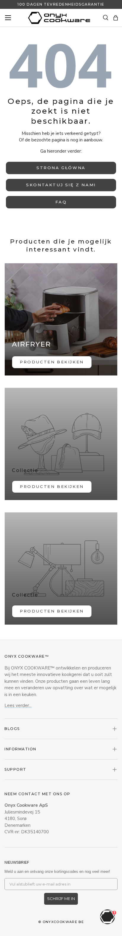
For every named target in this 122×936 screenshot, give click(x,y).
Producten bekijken (52, 486)
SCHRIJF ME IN (61, 898)
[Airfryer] (61, 319)
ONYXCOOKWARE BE (63, 922)
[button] (116, 18)
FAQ (61, 202)
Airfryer (31, 344)
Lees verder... (18, 705)
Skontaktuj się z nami (61, 184)
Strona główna (61, 167)
